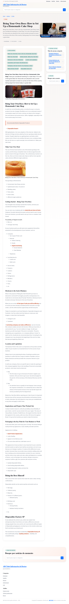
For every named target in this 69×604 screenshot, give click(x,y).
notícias (8, 16)
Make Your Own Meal (13, 56)
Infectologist (63, 1)
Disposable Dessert (12, 128)
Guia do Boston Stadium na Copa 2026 (55, 67)
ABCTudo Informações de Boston (14, 566)
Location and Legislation (31, 59)
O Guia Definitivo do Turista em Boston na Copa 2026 (54, 62)
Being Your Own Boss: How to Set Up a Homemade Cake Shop (22, 53)
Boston (57, 1)
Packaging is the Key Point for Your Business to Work (20, 65)
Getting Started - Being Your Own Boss (29, 56)
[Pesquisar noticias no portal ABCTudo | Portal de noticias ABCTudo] (64, 9)
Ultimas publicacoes (7, 593)
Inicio (4, 16)
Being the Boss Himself (13, 68)
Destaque (48, 1)
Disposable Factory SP (34, 531)
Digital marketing (17, 245)
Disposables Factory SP (26, 68)
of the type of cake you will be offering (28, 303)
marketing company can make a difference (18, 325)
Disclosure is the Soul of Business (15, 59)
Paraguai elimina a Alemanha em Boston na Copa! (55, 55)
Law (4, 585)
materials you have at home (32, 210)
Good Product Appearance (14, 433)
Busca (4, 595)
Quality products (24, 533)
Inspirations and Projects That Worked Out (18, 62)
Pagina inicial (6, 591)
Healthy (53, 1)
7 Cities (12, 16)
